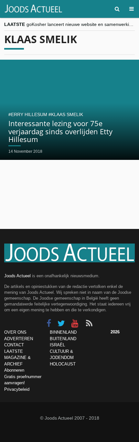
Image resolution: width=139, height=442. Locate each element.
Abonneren (14, 370)
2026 (115, 331)
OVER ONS (15, 332)
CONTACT (14, 344)
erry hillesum (29, 114)
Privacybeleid (16, 389)
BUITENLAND (63, 338)
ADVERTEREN (18, 338)
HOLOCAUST (63, 364)
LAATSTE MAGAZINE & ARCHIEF (17, 357)
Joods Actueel (17, 275)
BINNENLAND (63, 332)
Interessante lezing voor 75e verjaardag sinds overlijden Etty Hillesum (60, 131)
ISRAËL (57, 344)
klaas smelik (67, 114)
